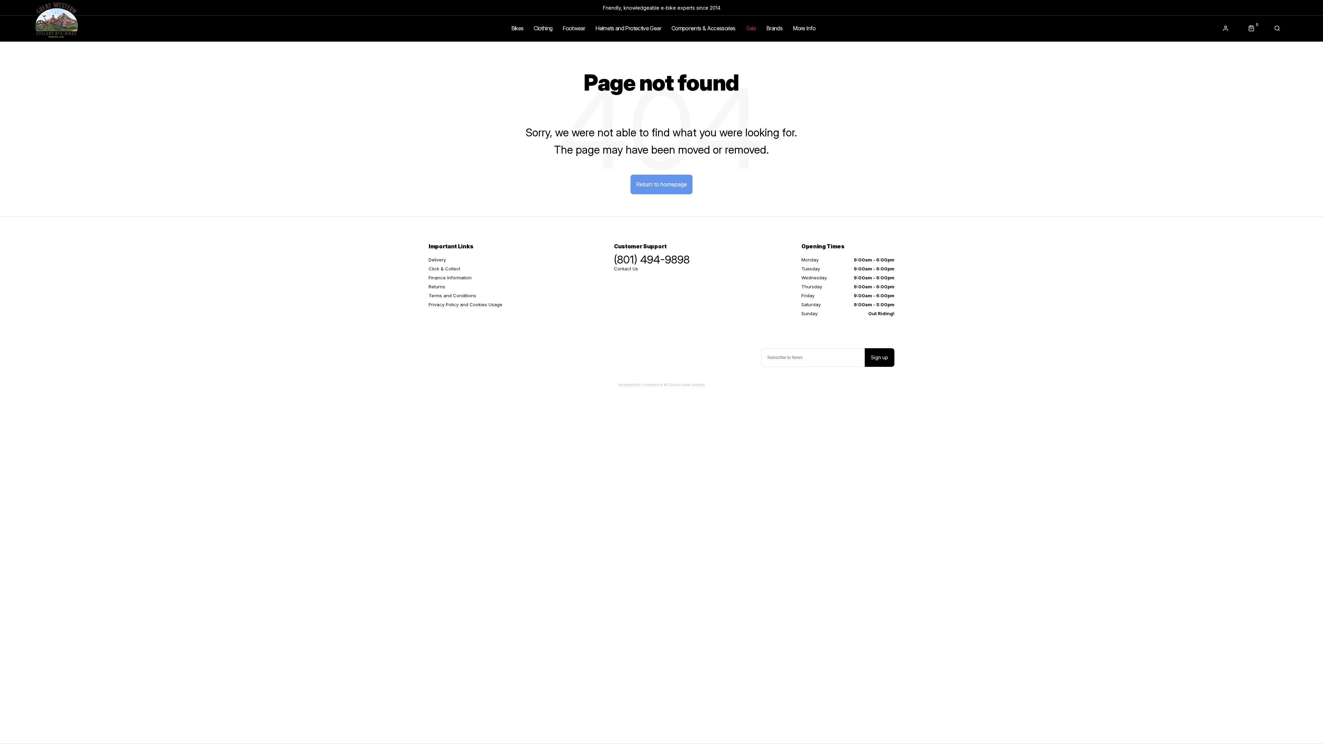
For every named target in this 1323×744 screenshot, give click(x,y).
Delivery (437, 259)
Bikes (517, 28)
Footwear (574, 28)
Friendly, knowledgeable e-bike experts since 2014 (661, 8)
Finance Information (450, 277)
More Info (804, 28)
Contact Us (626, 268)
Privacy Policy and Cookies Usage (465, 304)
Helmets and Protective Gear (628, 28)
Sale (751, 28)
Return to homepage (661, 184)
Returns (437, 286)
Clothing (543, 28)
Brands (774, 28)
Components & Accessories (703, 28)
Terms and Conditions (452, 295)
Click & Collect (444, 268)
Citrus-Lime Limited (686, 384)
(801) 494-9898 (652, 259)
